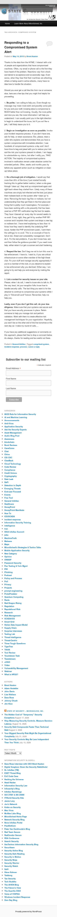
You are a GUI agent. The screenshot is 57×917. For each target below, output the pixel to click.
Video (7, 665)
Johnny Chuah (11, 700)
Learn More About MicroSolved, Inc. (28, 23)
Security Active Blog (13, 850)
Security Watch (11, 866)
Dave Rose (9, 697)
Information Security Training (17, 522)
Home (7, 23)
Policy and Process (13, 578)
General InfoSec (19, 344)
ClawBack (8, 460)
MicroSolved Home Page (15, 816)
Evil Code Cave (11, 776)
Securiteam (9, 847)
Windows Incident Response (17, 897)
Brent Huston (32, 56)
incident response (11, 346)
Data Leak (8, 479)
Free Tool (8, 497)
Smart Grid (9, 621)
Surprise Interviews (13, 631)
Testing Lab (9, 634)
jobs (6, 534)
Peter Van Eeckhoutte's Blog (17, 829)
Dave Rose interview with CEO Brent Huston (24, 763)
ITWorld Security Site (14, 797)
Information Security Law (15, 785)
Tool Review (9, 652)
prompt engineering (13, 590)
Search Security (11, 841)
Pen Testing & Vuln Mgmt (15, 566)
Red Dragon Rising (12, 603)
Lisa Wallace (10, 694)
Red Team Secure (12, 832)
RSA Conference (11, 838)
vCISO (7, 662)
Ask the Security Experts (15, 429)
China (7, 454)
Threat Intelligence (12, 637)
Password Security (12, 562)
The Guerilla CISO (12, 890)
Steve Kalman (10, 872)
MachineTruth (10, 538)
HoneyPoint (9, 507)
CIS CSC (8, 457)
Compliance (9, 469)
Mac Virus (8, 810)
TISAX (7, 649)
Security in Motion (12, 856)
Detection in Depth (12, 485)
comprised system (41, 344)
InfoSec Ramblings (13, 791)
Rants (7, 600)
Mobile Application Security (17, 550)
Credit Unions (10, 473)
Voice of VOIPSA (12, 894)
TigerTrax (8, 646)
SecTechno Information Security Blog (21, 844)
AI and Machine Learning (15, 417)
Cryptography (10, 476)
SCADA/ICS (9, 618)
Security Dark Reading (14, 853)
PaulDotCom (10, 825)
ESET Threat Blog (12, 773)
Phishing (8, 572)
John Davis (9, 691)
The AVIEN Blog (11, 884)
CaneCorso (9, 448)
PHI (6, 569)
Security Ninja (10, 859)
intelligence (9, 525)
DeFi (6, 482)
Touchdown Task (12, 655)
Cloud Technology (12, 463)
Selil (6, 869)
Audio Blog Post (11, 435)
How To (7, 513)
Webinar (8, 671)
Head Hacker (10, 782)
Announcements (11, 420)
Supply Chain (10, 627)
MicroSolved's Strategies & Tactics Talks (22, 547)
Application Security (13, 426)
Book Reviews (10, 445)
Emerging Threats (12, 488)
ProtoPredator (10, 593)
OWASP (7, 559)
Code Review (10, 466)
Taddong (8, 875)
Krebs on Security (12, 807)
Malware (8, 541)
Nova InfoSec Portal (13, 822)
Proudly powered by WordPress (28, 911)
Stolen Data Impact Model (16, 624)
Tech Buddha (10, 881)
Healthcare (9, 504)
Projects (8, 587)
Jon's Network (10, 804)
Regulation (9, 606)
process (23, 346)
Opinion (8, 556)
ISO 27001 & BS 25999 (14, 794)
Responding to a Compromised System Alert (20, 47)
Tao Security (10, 878)
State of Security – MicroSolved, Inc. (25, 711)
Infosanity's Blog (12, 788)
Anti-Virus (8, 423)
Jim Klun (8, 703)
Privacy (7, 584)
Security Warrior (11, 863)
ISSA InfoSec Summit (14, 531)
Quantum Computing (13, 596)
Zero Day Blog (10, 900)
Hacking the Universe (14, 779)
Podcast (8, 575)
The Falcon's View (12, 887)
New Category (10, 553)
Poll (6, 581)
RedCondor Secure (12, 835)
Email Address (13, 368)
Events (7, 494)
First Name (11, 378)
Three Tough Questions (15, 643)
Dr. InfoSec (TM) (11, 770)
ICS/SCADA (9, 516)
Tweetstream (10, 658)
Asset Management (12, 432)
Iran (6, 528)
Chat (6, 451)
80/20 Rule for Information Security (20, 414)
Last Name (11, 388)
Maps (6, 544)
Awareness (9, 439)
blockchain (9, 442)
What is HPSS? (11, 674)
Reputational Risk (12, 609)
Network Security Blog (14, 819)
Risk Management (12, 615)
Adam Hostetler (11, 688)
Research (8, 612)
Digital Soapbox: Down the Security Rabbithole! (26, 766)
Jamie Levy (9, 801)
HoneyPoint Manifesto (14, 510)
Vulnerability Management (16, 668)
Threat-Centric (10, 640)
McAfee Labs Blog (12, 813)
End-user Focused (12, 491)
